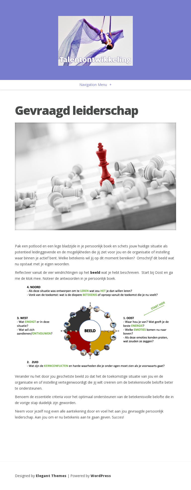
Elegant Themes (51, 475)
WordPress (101, 475)
